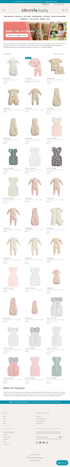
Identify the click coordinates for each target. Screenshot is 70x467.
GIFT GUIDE (27, 16)
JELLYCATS (18, 16)
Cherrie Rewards (40, 421)
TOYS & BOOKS (34, 19)
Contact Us (6, 444)
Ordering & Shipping (8, 432)
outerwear (25, 395)
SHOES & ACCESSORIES (58, 16)
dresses (12, 395)
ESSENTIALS (24, 19)
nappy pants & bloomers (37, 395)
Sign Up (5, 439)
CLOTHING (46, 16)
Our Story (38, 416)
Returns (5, 434)
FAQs (4, 441)
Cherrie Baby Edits (41, 418)
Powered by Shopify (35, 460)
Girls (4, 418)
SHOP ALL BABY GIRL (17, 35)
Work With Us (39, 423)
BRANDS (42, 19)
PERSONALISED (37, 16)
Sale (4, 423)
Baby (4, 416)
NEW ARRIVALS (9, 16)
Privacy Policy (7, 437)
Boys (4, 421)
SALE (48, 19)
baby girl (18, 395)
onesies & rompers (54, 395)
